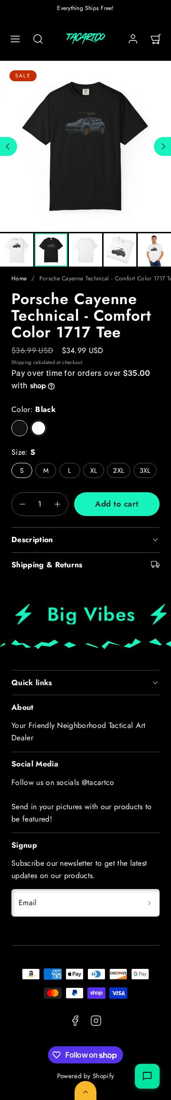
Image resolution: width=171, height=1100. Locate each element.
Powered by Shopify (85, 1076)
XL (93, 470)
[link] (133, 39)
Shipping (21, 362)
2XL (118, 470)
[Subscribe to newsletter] (149, 903)
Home (19, 278)
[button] (15, 39)
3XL (145, 470)
